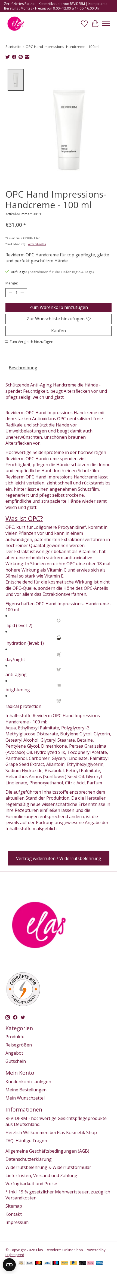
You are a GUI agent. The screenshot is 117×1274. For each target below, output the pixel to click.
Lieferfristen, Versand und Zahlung (41, 1175)
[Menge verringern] (10, 292)
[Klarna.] (90, 1263)
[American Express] (99, 1263)
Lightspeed (14, 1254)
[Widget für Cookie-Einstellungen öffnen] (9, 1264)
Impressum (17, 1222)
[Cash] (21, 1263)
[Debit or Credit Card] (82, 1263)
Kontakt (13, 1214)
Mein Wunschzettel (25, 1098)
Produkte (14, 1037)
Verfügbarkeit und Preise (31, 1184)
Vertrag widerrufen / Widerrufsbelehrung (58, 858)
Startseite (13, 46)
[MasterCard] (38, 1263)
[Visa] (47, 1263)
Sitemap (13, 1206)
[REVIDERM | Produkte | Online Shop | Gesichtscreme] (15, 23)
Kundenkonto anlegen (28, 1082)
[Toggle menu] (106, 23)
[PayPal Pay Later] (73, 1263)
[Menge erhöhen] (22, 292)
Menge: (11, 283)
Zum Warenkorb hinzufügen (58, 307)
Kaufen (58, 331)
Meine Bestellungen (26, 1090)
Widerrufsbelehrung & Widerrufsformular (48, 1167)
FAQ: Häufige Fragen (26, 1141)
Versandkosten (37, 244)
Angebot (14, 1053)
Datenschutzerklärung (28, 1159)
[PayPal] (64, 1263)
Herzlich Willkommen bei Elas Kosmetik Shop (51, 1132)
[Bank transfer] (29, 1263)
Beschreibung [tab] (23, 368)
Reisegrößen (18, 1045)
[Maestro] (56, 1263)
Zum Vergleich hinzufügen (31, 341)
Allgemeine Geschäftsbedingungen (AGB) (47, 1151)
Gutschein (15, 1061)
